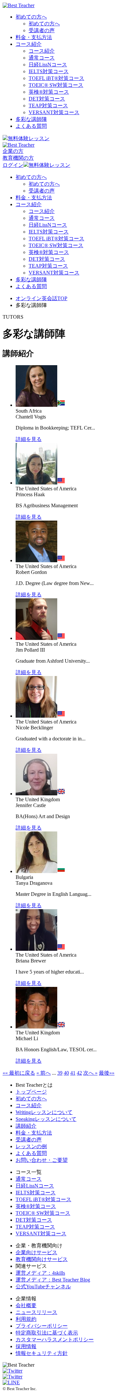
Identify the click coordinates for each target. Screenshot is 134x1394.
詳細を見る (29, 439)
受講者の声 (42, 30)
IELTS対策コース (49, 71)
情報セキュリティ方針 (42, 1353)
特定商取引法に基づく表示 (47, 1332)
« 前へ (43, 1073)
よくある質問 (31, 126)
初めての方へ (31, 17)
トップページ (31, 1092)
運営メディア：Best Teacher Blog (53, 1279)
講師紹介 (26, 1126)
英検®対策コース (36, 1206)
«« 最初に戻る (19, 1073)
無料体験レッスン (28, 138)
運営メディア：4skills (40, 1273)
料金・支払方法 (34, 37)
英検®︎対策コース (49, 92)
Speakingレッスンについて (46, 1119)
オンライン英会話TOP (41, 298)
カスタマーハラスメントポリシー (55, 1339)
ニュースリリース (36, 1312)
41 (72, 1073)
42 (79, 1073)
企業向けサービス (36, 1252)
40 (66, 1073)
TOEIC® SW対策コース (56, 85)
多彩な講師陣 (31, 119)
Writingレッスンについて (44, 1112)
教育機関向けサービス (42, 1259)
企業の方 (13, 151)
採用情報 (26, 1346)
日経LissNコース (48, 64)
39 (59, 1073)
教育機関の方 (18, 158)
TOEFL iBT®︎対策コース (56, 78)
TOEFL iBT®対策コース (43, 1199)
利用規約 (26, 1319)
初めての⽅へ (31, 1098)
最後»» (106, 1073)
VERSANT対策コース (54, 112)
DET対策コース (47, 98)
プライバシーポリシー (42, 1326)
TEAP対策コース (48, 105)
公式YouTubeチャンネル (43, 1286)
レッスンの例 (31, 1146)
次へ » (90, 1073)
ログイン (13, 165)
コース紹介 (29, 44)
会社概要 (26, 1305)
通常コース (42, 57)
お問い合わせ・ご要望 (42, 1160)
